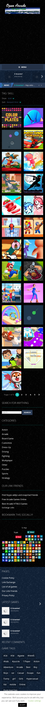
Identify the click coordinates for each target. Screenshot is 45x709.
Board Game (8, 438)
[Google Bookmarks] (6, 545)
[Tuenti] (33, 545)
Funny (6, 678)
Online (22, 684)
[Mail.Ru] (27, 557)
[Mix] (26, 539)
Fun (38, 673)
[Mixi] (33, 557)
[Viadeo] (21, 554)
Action (5, 429)
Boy (35, 667)
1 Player (26, 661)
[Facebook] (26, 536)
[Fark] (9, 557)
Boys (6, 673)
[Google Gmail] (27, 551)
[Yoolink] (30, 560)
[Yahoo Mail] (18, 554)
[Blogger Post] (6, 542)
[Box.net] (12, 542)
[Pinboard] (3, 560)
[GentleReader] (12, 557)
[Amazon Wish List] (15, 551)
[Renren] (12, 560)
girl (14, 678)
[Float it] (12, 551)
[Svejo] (30, 545)
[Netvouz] (18, 545)
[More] (33, 560)
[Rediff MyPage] (15, 548)
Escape (30, 673)
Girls (21, 678)
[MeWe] (41, 536)
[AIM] (6, 551)
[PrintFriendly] (39, 551)
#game (21, 655)
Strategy (6, 478)
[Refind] (3, 554)
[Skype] (12, 548)
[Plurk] (21, 545)
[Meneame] (15, 545)
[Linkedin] (35, 536)
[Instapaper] (9, 545)
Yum (16, 532)
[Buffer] (27, 542)
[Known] (12, 545)
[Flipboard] (33, 548)
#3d (12, 655)
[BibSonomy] (3, 551)
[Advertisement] (22, 38)
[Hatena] (18, 557)
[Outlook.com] (36, 551)
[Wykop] (15, 554)
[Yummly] (30, 554)
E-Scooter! (18, 74)
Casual (21, 673)
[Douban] (39, 542)
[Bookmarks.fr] (39, 548)
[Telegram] (9, 554)
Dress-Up (6, 447)
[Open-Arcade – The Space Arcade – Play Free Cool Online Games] (22, 8)
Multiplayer (7, 460)
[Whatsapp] (29, 539)
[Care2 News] (39, 554)
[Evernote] (21, 542)
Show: (4, 98)
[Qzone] (24, 545)
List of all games (9, 586)
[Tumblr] (38, 539)
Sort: (4, 102)
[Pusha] (9, 560)
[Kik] (21, 557)
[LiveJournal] (33, 551)
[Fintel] (3, 545)
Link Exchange (8, 582)
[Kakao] (30, 551)
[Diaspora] (3, 557)
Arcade (5, 434)
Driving (5, 451)
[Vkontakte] (41, 539)
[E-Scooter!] (5, 610)
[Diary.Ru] (21, 551)
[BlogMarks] (33, 542)
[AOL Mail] (33, 554)
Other (4, 464)
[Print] (27, 554)
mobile (13, 684)
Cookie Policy (8, 578)
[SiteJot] (27, 545)
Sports (5, 473)
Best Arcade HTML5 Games (14, 503)
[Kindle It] (24, 557)
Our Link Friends (9, 591)
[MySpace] (36, 557)
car (12, 673)
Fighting (6, 456)
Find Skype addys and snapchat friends (20, 495)
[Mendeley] (30, 557)
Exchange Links (8, 507)
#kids (6, 661)
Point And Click (10, 690)
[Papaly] (39, 557)
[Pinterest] (38, 536)
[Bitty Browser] (18, 551)
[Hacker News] (15, 557)
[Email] (32, 539)
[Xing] (9, 551)
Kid (5, 684)
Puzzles (5, 469)
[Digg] (35, 539)
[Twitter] (29, 536)
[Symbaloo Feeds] (9, 548)
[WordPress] (3, 548)
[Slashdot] (6, 554)
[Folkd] (24, 551)
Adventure (8, 667)
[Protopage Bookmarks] (6, 560)
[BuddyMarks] (15, 542)
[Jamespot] (27, 548)
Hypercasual (32, 678)
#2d (5, 655)
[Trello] (24, 560)
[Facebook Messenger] (18, 542)
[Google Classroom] (30, 548)
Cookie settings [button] (34, 700)
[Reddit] (32, 536)
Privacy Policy (8, 595)
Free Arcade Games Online (14, 499)
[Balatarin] (30, 542)
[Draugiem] (36, 548)
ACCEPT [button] (22, 705)
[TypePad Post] (12, 554)
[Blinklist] (9, 542)
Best (28, 667)
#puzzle (16, 661)
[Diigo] (6, 557)
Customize (7, 443)
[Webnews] (36, 545)
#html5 (31, 655)
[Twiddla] (6, 548)
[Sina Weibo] (15, 560)
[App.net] (36, 554)
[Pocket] (18, 548)
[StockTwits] (21, 560)
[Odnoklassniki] (21, 548)
